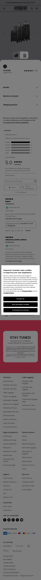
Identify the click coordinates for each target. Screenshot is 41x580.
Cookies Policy (8, 293)
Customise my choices (20, 310)
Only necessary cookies (20, 304)
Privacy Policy (27, 291)
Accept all (20, 299)
